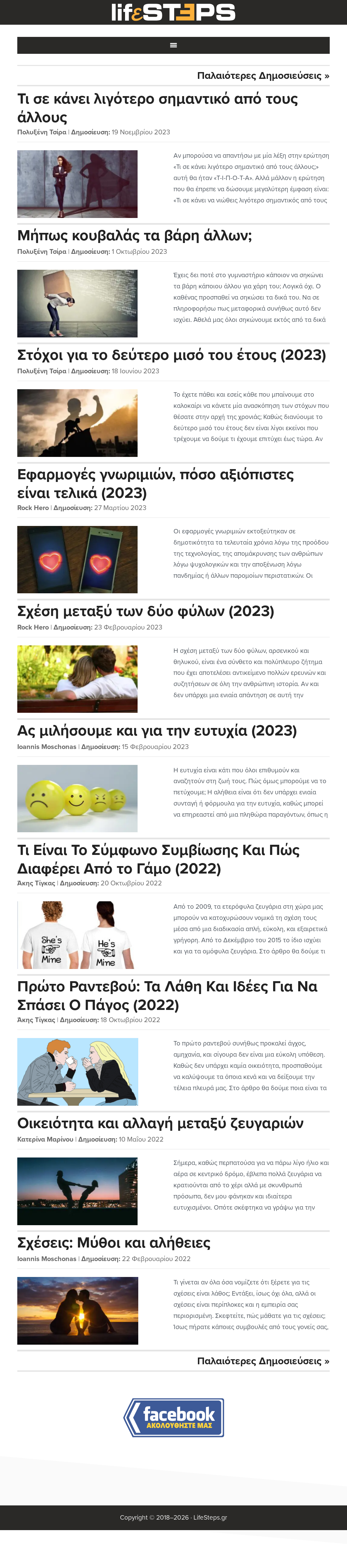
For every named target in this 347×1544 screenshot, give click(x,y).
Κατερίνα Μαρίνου (45, 1139)
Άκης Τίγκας (36, 883)
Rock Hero (33, 508)
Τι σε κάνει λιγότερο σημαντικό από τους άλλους (157, 108)
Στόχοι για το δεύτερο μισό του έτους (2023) (171, 355)
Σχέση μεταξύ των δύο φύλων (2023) (145, 611)
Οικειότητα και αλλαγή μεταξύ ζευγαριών (160, 1123)
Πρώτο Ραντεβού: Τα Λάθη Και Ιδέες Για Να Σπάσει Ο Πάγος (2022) (167, 995)
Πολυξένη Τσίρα (41, 132)
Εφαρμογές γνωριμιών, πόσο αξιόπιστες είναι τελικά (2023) (155, 483)
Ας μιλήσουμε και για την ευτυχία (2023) (157, 731)
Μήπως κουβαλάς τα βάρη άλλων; (134, 235)
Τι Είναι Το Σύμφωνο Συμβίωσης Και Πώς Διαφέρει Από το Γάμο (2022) (158, 859)
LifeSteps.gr (173, 12)
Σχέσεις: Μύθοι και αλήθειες (113, 1243)
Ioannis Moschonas (47, 747)
